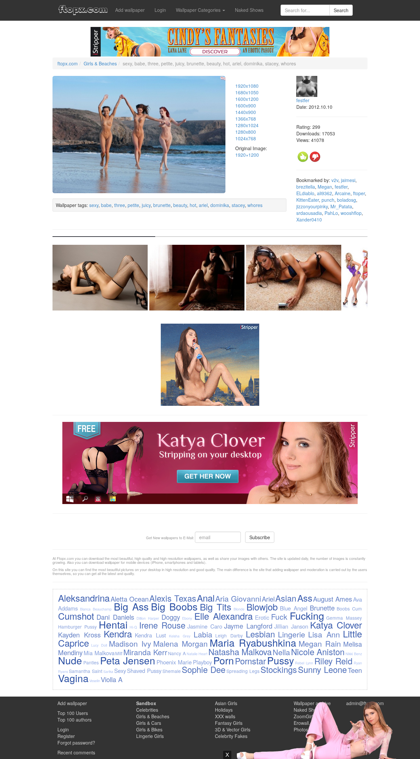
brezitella (305, 186)
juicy (146, 205)
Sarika (108, 671)
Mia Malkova (99, 653)
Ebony (187, 618)
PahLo (331, 213)
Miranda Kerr (145, 651)
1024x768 (245, 138)
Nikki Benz (354, 653)
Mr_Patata (341, 206)
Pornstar (250, 661)
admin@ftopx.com (365, 703)
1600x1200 (247, 99)
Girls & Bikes (149, 729)
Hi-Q (133, 627)
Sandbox (146, 703)
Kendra (118, 633)
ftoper (359, 193)
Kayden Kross (79, 634)
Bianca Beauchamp (96, 609)
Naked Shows (249, 10)
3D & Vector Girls (232, 729)
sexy (93, 205)
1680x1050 (247, 92)
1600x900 (245, 105)
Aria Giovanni (238, 598)
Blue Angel (293, 608)
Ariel (268, 599)
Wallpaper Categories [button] (199, 10)
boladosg (346, 199)
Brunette (322, 607)
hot (193, 205)
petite (133, 205)
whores (254, 205)
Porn (223, 660)
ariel (203, 205)
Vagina (73, 678)
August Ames (332, 599)
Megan (325, 186)
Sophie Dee (203, 669)
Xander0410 (309, 219)
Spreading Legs (243, 671)
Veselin (94, 680)
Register (66, 736)
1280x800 (245, 131)
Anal (206, 597)
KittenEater (307, 199)
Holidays (224, 709)
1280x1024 (247, 125)
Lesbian (260, 634)
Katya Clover (336, 624)
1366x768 (245, 118)
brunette (162, 205)
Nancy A (177, 653)
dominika (219, 205)
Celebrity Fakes (231, 736)
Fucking (307, 616)
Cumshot (76, 615)
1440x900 (245, 112)
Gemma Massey (344, 617)
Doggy (170, 617)
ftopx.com (67, 63)
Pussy (280, 660)
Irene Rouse (162, 625)
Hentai (113, 624)
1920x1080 (247, 85)
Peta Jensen (128, 660)
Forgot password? (76, 742)
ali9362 (324, 193)
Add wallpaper (130, 10)
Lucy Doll (99, 645)
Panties (91, 662)
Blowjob (262, 606)
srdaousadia (309, 213)
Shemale (171, 671)
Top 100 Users (72, 713)
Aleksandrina (84, 597)
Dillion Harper (147, 618)
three (119, 205)
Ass (304, 597)
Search (341, 10)
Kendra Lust (150, 635)
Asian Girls (226, 703)
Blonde (239, 609)
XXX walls (225, 716)
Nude (70, 660)
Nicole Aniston (318, 651)
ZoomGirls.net (308, 716)
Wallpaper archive (312, 703)
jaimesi (348, 180)
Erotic (262, 617)
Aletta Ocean (130, 599)
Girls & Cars (148, 723)
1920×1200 (247, 154)
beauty (180, 205)
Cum (357, 608)
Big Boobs (174, 606)
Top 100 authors (74, 719)
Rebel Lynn (304, 662)
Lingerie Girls (150, 736)
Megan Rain (320, 643)
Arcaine (342, 193)
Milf (118, 653)
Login (160, 10)
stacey (238, 205)
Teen (355, 670)
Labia (203, 634)
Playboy (202, 662)
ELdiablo (305, 193)
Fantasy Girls (228, 723)
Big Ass (131, 606)
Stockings (279, 669)
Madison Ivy (130, 643)
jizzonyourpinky (312, 206)
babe (106, 205)
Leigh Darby (229, 635)
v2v (334, 180)
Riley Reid (333, 661)
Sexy (120, 671)
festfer (302, 100)
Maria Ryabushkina (253, 642)
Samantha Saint (85, 671)
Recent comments (76, 752)
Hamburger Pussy (77, 626)
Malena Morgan (180, 643)
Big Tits (215, 606)
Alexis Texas (172, 598)
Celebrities (147, 709)
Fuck (279, 616)
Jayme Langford (248, 626)
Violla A (111, 679)
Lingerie (291, 634)
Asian (285, 598)
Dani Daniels (115, 617)
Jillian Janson (291, 626)
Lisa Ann (324, 634)
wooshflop (351, 213)
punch (328, 199)
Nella (281, 651)
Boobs (343, 608)
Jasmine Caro (204, 626)
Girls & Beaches (100, 63)
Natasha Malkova (240, 651)
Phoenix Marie (174, 662)
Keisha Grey (179, 635)
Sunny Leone (322, 669)
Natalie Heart (197, 653)
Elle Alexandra (223, 615)
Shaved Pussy (144, 671)
